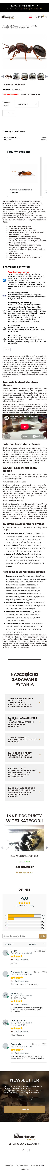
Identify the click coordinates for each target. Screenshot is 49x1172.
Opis (7, 349)
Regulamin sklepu (22, 1165)
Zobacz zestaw (44, 138)
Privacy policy (9, 1165)
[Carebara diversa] (12, 960)
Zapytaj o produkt (31, 94)
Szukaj (43, 936)
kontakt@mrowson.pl (31, 9)
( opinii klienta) (17, 89)
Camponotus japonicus (24, 856)
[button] (2, 76)
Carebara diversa (21, 960)
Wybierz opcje (25, 873)
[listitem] (24, 177)
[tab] (7, 349)
